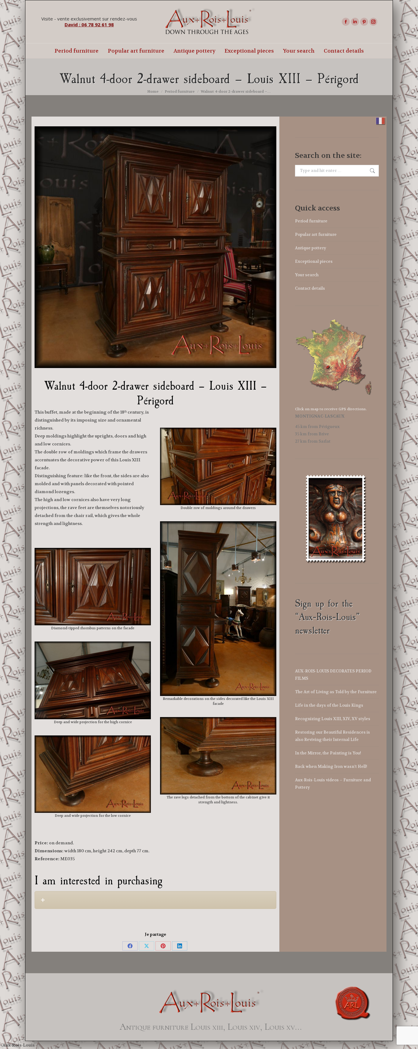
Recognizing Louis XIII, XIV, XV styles (332, 718)
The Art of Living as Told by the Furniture (336, 691)
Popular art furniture (316, 234)
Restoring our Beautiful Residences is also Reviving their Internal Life (332, 736)
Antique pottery (310, 248)
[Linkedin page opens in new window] (355, 22)
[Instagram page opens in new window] (373, 22)
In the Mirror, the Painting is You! (328, 753)
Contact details (310, 288)
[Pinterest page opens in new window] (364, 22)
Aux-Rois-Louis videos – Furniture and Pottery (333, 783)
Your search (307, 274)
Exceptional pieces (314, 261)
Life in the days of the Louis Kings (329, 705)
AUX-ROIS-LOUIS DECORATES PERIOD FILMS (333, 674)
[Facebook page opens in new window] (346, 22)
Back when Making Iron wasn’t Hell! (331, 766)
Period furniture (311, 221)
